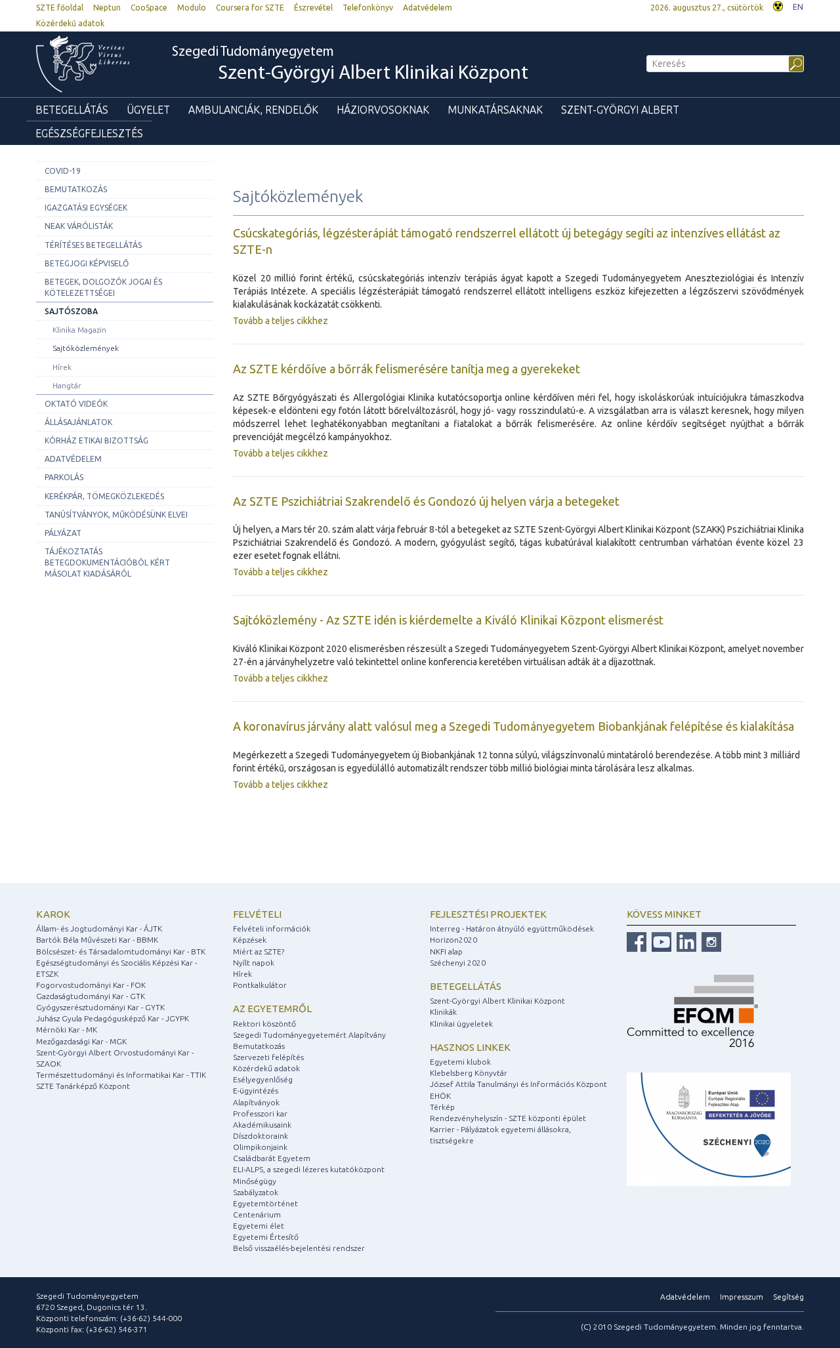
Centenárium (257, 1214)
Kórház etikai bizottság (96, 440)
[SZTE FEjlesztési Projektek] (709, 1128)
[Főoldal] (89, 63)
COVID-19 (63, 171)
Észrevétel (313, 7)
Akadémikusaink (262, 1124)
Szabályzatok (255, 1192)
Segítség (788, 1296)
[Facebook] (636, 941)
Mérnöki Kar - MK (66, 1029)
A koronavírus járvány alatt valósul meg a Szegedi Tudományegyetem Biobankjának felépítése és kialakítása (513, 726)
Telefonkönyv (368, 7)
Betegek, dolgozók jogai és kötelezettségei (103, 287)
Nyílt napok (253, 962)
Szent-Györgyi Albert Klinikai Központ (497, 1000)
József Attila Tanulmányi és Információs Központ (518, 1084)
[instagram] (709, 941)
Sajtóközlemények (85, 348)
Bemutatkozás (76, 189)
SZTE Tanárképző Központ (83, 1086)
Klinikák (443, 1012)
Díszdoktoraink (260, 1136)
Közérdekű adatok (70, 23)
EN (798, 7)
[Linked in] (684, 941)
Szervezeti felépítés (268, 1057)
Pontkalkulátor (260, 985)
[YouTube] (659, 941)
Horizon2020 (453, 939)
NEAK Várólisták (79, 226)
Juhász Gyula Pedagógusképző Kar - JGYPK (112, 1018)
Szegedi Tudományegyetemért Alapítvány (309, 1035)
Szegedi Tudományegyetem (350, 64)
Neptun (107, 7)
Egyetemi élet (258, 1225)
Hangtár (66, 385)
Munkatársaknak (495, 109)
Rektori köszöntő (264, 1023)
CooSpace (149, 7)
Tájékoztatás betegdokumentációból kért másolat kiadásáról (107, 562)
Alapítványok (256, 1102)
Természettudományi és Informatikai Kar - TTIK (121, 1075)
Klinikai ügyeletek (461, 1023)
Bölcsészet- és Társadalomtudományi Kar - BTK (120, 951)
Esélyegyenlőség (263, 1079)
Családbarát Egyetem (271, 1158)
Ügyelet (148, 109)
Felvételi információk (271, 928)
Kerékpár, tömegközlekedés (104, 496)
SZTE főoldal (59, 7)
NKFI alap (446, 951)
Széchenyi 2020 (458, 962)
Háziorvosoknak (383, 109)
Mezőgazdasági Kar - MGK (81, 1041)
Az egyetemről (272, 1008)
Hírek (62, 367)
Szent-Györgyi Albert (620, 109)
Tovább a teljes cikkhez (280, 321)
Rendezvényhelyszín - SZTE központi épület (508, 1118)
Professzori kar (260, 1113)
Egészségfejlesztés (89, 133)
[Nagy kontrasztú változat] (778, 5)
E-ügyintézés (255, 1090)
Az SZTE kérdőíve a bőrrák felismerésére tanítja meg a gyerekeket (406, 368)
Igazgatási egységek (86, 207)
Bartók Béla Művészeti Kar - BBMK (97, 939)
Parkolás (64, 477)
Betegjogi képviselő (87, 263)
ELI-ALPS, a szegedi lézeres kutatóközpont (309, 1169)
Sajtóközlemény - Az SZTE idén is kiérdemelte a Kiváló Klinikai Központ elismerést (448, 619)
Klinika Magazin (79, 329)
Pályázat (63, 533)
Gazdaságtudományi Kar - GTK (90, 996)
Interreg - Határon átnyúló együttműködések (512, 928)
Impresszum (741, 1296)
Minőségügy (254, 1181)
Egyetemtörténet (265, 1203)
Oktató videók (76, 403)
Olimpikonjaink (260, 1147)
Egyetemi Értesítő (266, 1237)
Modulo (191, 7)
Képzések (249, 939)
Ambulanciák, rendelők (253, 109)
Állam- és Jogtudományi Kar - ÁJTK (99, 928)
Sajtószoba (71, 311)
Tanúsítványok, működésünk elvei (116, 514)
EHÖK (440, 1096)
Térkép (442, 1107)
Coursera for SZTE (250, 7)
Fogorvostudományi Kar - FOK (91, 985)
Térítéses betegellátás (93, 245)
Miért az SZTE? (258, 951)
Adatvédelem (427, 7)
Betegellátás (71, 109)
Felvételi (257, 914)
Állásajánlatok (78, 422)
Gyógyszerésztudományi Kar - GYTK (100, 1007)
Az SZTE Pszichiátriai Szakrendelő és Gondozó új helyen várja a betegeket (426, 501)
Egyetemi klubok (460, 1061)
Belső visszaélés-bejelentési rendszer (299, 1248)
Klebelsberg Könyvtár (468, 1073)
